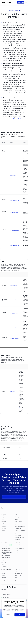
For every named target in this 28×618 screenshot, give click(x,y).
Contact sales (21, 2)
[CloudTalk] (6, 2)
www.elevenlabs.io (14, 300)
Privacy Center (17, 119)
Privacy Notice (4, 592)
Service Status (6, 597)
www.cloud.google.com (15, 327)
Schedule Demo (14, 497)
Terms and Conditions (6, 594)
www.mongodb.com (14, 212)
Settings (8, 614)
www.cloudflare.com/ (14, 230)
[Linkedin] (12, 587)
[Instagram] (10, 587)
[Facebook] (7, 587)
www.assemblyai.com (14, 338)
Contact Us (3, 589)
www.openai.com (13, 285)
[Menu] (26, 2)
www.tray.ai (12, 391)
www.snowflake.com (14, 200)
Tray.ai (20, 407)
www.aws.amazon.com (15, 151)
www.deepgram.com (14, 313)
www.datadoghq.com (14, 245)
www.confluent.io (13, 175)
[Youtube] (15, 587)
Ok (19, 614)
